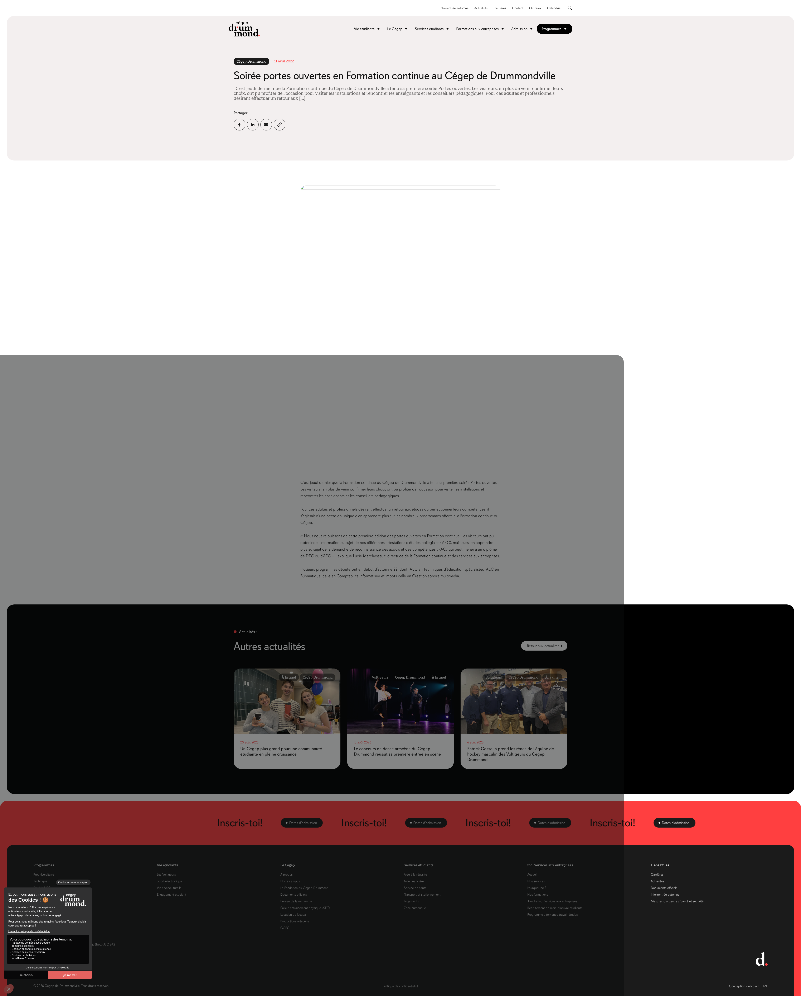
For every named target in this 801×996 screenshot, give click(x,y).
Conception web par (748, 986)
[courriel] (266, 124)
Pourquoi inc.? (536, 888)
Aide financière (414, 881)
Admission (519, 29)
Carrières (500, 8)
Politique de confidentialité (400, 986)
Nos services (536, 881)
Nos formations (537, 894)
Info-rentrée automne (454, 8)
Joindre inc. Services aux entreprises (552, 901)
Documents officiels (293, 894)
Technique (40, 881)
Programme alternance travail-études (552, 915)
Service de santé (415, 888)
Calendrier (554, 8)
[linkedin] (253, 124)
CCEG (285, 928)
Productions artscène (294, 921)
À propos (286, 874)
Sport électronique (169, 881)
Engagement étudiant (171, 894)
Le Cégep (394, 29)
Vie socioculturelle (169, 888)
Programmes (552, 29)
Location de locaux (293, 915)
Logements (411, 901)
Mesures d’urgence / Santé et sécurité (677, 901)
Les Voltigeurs (166, 874)
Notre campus (290, 881)
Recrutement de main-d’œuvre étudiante (555, 908)
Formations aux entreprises (477, 29)
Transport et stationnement (422, 894)
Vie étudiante (364, 29)
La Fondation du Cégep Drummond (304, 888)
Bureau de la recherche (296, 901)
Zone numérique (415, 908)
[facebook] (239, 124)
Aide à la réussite (415, 874)
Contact (517, 8)
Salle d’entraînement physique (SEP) (305, 908)
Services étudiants (429, 29)
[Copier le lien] (279, 124)
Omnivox (535, 8)
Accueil (532, 874)
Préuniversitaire (43, 874)
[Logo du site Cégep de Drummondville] (244, 29)
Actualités (481, 8)
